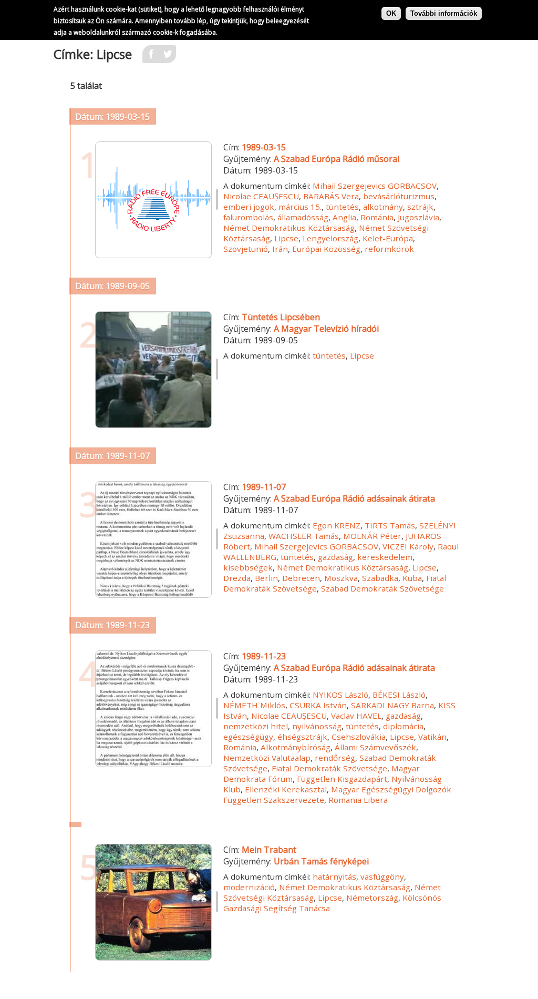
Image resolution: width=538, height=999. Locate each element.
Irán (280, 248)
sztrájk (420, 206)
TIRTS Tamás (390, 525)
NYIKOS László (340, 694)
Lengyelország (330, 238)
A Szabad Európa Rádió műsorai (336, 159)
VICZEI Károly (407, 546)
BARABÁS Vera (331, 196)
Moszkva (341, 578)
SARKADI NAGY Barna (392, 705)
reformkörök (389, 248)
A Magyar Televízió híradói (326, 328)
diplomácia (403, 726)
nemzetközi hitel (255, 726)
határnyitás (334, 876)
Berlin (266, 578)
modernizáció (249, 887)
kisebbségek (248, 567)
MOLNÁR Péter (372, 536)
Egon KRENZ (336, 525)
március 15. (300, 206)
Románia (377, 217)
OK (391, 13)
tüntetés (342, 206)
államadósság (302, 217)
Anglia (344, 217)
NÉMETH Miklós (254, 705)
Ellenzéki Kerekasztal (286, 789)
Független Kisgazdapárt (342, 778)
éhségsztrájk (302, 736)
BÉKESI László (399, 694)
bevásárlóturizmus (398, 196)
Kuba (412, 578)
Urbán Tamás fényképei (321, 861)
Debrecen (301, 578)
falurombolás (248, 217)
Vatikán (432, 736)
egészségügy (248, 736)
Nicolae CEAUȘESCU (261, 196)
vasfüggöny (382, 876)
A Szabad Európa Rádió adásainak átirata (354, 498)
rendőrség (335, 757)
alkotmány (383, 206)
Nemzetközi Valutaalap (267, 757)
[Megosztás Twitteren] (167, 57)
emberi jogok (248, 206)
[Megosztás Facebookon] (150, 57)
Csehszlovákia (359, 736)
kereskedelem (384, 557)
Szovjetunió (245, 248)
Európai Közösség (326, 248)
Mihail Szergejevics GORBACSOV (375, 185)
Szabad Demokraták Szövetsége (382, 588)
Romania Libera (358, 799)
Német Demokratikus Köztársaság (289, 227)
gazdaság (335, 557)
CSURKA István (318, 705)
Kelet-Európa (388, 238)
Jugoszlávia (418, 217)
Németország (372, 897)
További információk (443, 13)
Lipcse (286, 238)
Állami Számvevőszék (375, 747)
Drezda (237, 578)
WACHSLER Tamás (303, 536)
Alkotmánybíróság (295, 747)
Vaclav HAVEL (356, 715)
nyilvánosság (317, 726)
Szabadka (380, 578)
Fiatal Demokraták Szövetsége (329, 768)
